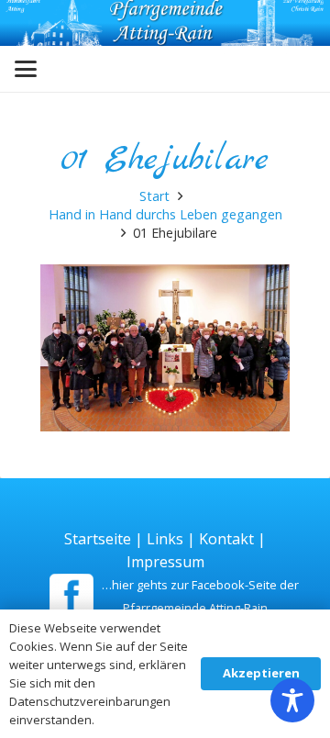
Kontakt (226, 539)
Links (165, 539)
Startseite (97, 539)
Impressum (165, 562)
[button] (26, 69)
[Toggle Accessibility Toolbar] (292, 700)
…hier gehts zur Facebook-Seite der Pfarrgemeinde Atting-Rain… (200, 596)
